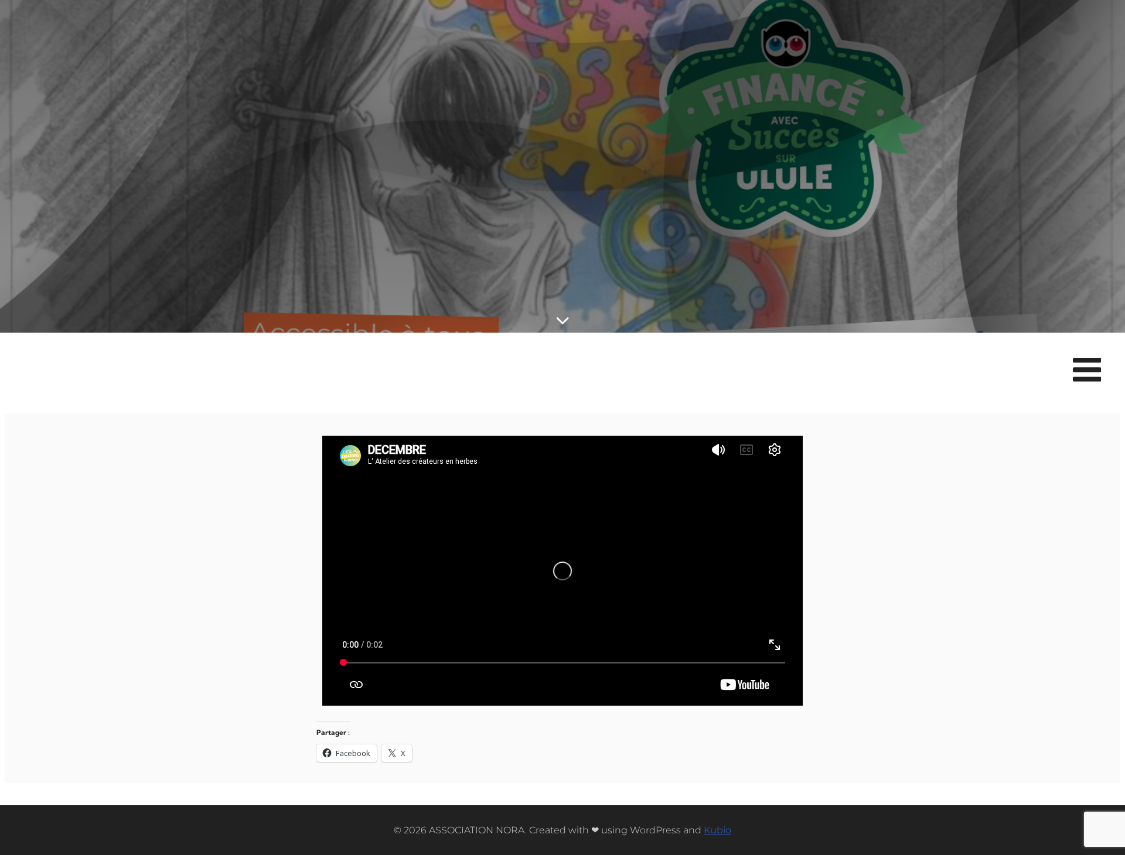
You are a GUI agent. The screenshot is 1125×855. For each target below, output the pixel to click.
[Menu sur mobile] (1086, 370)
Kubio (717, 830)
